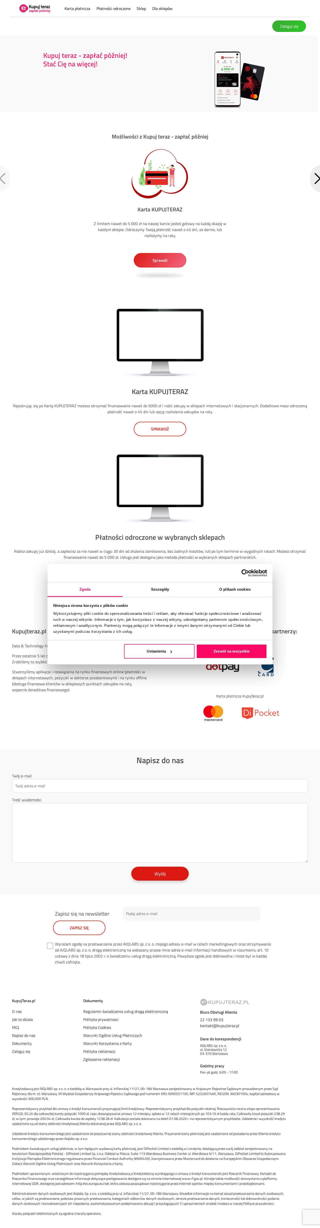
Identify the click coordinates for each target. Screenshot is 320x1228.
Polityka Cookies (97, 1027)
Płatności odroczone (114, 8)
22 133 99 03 (211, 1020)
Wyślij (160, 873)
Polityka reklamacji (99, 1051)
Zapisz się (79, 928)
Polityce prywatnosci (258, 1203)
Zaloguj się (289, 26)
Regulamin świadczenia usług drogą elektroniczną (125, 1011)
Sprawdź (160, 429)
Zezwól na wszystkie (232, 651)
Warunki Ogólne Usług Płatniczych (112, 1035)
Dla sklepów (162, 8)
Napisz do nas (23, 1035)
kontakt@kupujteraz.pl (219, 1026)
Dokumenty (22, 1043)
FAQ (15, 1027)
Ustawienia (156, 651)
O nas (17, 1011)
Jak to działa (22, 1019)
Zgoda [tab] (85, 589)
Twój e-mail (22, 776)
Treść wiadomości (27, 800)
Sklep (142, 8)
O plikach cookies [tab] (235, 589)
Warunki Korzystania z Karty (107, 1043)
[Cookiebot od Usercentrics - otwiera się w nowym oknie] (245, 573)
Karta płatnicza (77, 8)
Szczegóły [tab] (160, 589)
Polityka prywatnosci (101, 1019)
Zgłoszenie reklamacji (101, 1059)
